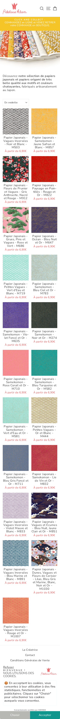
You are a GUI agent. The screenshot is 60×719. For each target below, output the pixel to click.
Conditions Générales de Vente (30, 660)
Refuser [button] (8, 667)
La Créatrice (30, 650)
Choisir (15, 715)
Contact (30, 655)
